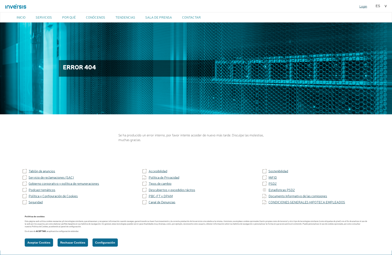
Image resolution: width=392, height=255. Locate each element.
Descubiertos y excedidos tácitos (172, 190)
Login (363, 6)
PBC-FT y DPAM (161, 196)
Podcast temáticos (42, 190)
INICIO (21, 17)
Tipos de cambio (160, 184)
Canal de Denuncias (162, 202)
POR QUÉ (69, 17)
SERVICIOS (44, 17)
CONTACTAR (191, 17)
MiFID (272, 177)
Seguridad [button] (36, 202)
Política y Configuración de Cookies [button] (53, 196)
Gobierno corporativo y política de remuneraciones (64, 184)
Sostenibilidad (278, 171)
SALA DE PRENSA (158, 17)
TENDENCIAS (125, 17)
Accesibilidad (158, 171)
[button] (381, 6)
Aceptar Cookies (38, 242)
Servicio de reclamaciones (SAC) (51, 177)
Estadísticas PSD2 (281, 190)
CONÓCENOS (95, 17)
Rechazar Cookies (72, 242)
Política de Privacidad (164, 177)
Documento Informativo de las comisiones (297, 196)
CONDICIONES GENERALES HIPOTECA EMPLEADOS (306, 202)
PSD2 (272, 184)
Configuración (105, 242)
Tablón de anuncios (42, 171)
